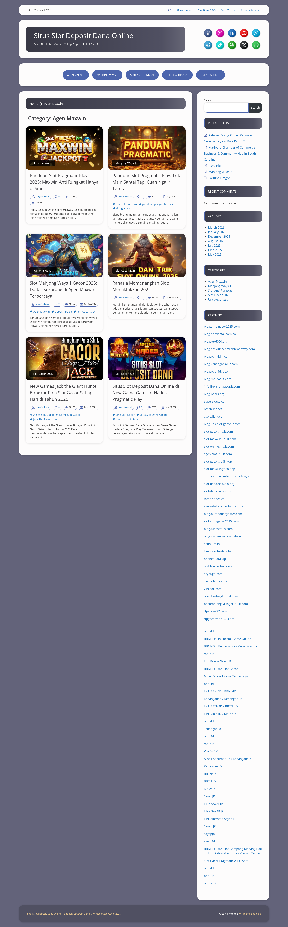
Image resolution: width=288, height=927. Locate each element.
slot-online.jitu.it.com (219, 446)
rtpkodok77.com (215, 611)
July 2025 (214, 245)
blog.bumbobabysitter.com (223, 514)
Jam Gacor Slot (86, 311)
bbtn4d (209, 736)
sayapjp (209, 834)
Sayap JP (210, 826)
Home (34, 104)
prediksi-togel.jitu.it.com (221, 596)
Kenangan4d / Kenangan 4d (223, 699)
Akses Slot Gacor (43, 414)
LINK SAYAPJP (213, 804)
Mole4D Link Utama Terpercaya (226, 676)
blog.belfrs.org (214, 394)
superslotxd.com (216, 401)
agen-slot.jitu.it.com (218, 454)
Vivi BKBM (211, 751)
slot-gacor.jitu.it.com (218, 431)
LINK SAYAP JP (214, 811)
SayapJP (209, 796)
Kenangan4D (213, 766)
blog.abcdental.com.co (220, 334)
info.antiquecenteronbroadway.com (229, 476)
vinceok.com (213, 589)
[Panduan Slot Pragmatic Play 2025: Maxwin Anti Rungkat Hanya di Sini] (64, 148)
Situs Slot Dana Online (154, 414)
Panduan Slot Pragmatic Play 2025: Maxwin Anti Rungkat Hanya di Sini (64, 181)
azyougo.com (213, 574)
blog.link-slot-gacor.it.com (222, 424)
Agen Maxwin (228, 10)
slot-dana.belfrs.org (218, 491)
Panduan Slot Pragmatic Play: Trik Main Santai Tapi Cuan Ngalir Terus (146, 181)
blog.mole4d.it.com (217, 379)
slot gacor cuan (125, 208)
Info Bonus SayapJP (217, 661)
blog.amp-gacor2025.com (222, 326)
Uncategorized (185, 10)
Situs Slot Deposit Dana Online (84, 35)
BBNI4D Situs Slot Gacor (221, 669)
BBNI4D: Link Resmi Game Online (227, 639)
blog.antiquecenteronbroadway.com (229, 349)
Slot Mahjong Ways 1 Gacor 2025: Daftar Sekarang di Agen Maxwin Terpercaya (63, 289)
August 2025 (216, 241)
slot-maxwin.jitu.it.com (220, 439)
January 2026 (217, 232)
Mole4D (209, 789)
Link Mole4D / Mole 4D (220, 714)
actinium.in (212, 544)
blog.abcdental (42, 196)
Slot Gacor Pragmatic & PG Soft (226, 861)
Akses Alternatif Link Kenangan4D (227, 759)
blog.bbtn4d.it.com (217, 371)
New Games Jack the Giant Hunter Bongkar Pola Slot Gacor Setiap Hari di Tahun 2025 (64, 392)
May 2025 (215, 254)
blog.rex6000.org (216, 341)
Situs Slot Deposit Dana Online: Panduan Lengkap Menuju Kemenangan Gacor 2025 (74, 913)
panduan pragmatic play (157, 204)
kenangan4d (212, 729)
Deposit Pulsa (63, 311)
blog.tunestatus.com (218, 529)
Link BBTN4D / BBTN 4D (221, 706)
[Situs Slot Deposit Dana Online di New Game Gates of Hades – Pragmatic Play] (147, 358)
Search (209, 100)
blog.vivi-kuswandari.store (222, 536)
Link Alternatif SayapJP (219, 819)
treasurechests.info (217, 551)
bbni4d (209, 631)
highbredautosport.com (220, 566)
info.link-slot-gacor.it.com (222, 386)
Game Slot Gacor (69, 414)
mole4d (209, 654)
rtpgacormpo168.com (219, 619)
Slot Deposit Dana (127, 419)
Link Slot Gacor (125, 414)
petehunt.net (213, 409)
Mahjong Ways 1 (107, 75)
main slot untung (127, 204)
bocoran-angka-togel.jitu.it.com (226, 604)
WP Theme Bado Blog (250, 913)
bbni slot (210, 883)
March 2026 (216, 227)
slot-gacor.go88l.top (218, 461)
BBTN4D (210, 774)
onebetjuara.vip (215, 559)
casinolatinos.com (217, 581)
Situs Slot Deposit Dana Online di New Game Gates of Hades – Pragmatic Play (145, 392)
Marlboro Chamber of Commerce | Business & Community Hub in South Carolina (231, 153)
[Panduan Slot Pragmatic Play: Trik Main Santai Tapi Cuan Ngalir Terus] (147, 148)
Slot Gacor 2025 (207, 10)
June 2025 (215, 250)
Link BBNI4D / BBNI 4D (220, 691)
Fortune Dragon (220, 178)
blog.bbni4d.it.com (217, 356)
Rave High (216, 166)
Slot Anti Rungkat (250, 10)
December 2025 (219, 236)
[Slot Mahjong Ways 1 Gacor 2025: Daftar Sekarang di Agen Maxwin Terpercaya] (64, 255)
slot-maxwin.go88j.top (219, 469)
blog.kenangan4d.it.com (221, 364)
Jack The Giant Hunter (47, 419)
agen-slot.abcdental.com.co (223, 506)
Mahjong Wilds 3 (220, 172)
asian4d (209, 841)
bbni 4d (209, 876)
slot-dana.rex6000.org (219, 484)
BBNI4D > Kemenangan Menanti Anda (230, 646)
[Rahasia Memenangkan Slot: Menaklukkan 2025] (147, 255)
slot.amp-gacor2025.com (221, 521)
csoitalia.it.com (214, 416)
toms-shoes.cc (214, 499)
